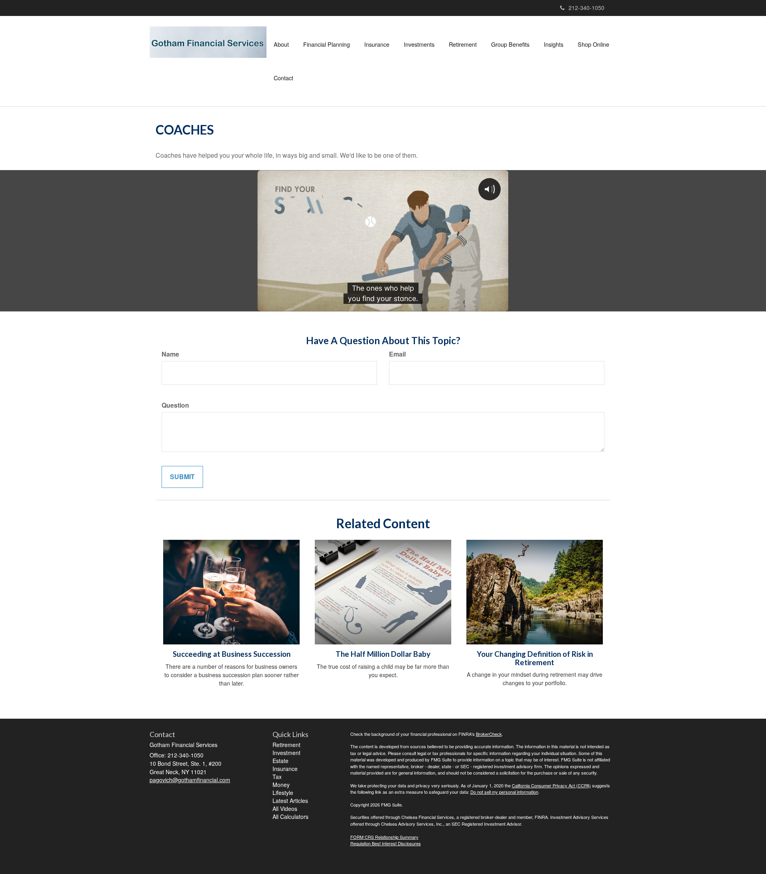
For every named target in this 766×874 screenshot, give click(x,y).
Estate (280, 761)
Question (175, 405)
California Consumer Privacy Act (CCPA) (551, 785)
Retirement (286, 745)
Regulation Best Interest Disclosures (385, 843)
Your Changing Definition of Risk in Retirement (535, 658)
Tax (277, 777)
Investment (286, 753)
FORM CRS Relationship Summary (384, 837)
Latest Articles (290, 801)
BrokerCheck (489, 734)
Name (170, 354)
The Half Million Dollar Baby (383, 654)
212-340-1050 (586, 8)
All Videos (284, 809)
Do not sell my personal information (504, 792)
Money (281, 785)
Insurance (285, 769)
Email (397, 354)
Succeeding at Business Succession (231, 654)
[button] (281, 44)
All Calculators (290, 816)
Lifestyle (282, 793)
